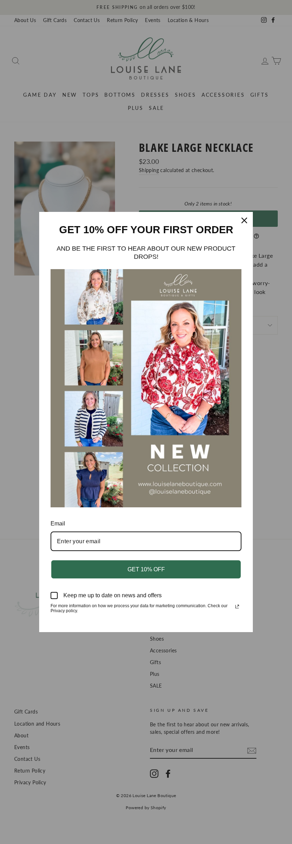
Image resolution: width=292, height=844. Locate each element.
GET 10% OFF (146, 569)
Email (58, 523)
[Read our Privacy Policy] (237, 606)
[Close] (244, 220)
